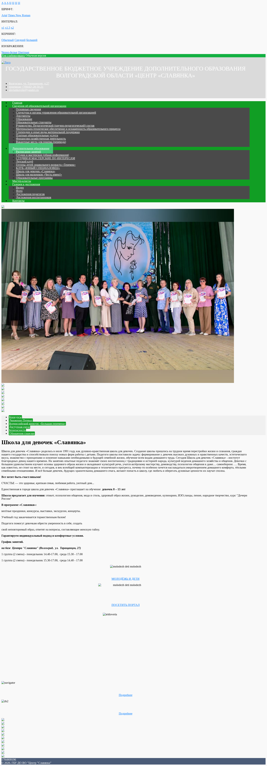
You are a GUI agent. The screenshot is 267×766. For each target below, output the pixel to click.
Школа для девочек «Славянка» (35, 171)
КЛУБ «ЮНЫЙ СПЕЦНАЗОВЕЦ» (38, 168)
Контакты (18, 200)
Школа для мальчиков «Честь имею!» (39, 174)
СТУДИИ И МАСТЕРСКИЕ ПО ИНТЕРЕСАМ (45, 158)
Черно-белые (9, 52)
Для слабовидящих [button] (13, 55)
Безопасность (17, 430)
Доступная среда (19, 426)
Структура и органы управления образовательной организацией (56, 112)
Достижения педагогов (30, 194)
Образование (24, 119)
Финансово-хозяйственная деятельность (41, 138)
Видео (20, 187)
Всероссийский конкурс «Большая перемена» (37, 423)
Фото (19, 190)
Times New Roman (19, 15)
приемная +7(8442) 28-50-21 (26, 86)
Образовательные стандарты (33, 122)
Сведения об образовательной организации (39, 106)
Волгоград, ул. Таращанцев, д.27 (29, 83)
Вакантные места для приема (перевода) (41, 141)
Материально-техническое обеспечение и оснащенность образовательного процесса (68, 128)
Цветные (23, 52)
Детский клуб (24, 161)
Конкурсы (15, 417)
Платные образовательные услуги (37, 135)
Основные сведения (28, 109)
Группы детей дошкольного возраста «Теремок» (46, 164)
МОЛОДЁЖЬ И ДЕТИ (125, 578)
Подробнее (125, 695)
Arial (4, 15)
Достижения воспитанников (33, 197)
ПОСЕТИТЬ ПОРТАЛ (126, 604)
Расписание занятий (28, 151)
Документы (23, 115)
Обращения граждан (22, 433)
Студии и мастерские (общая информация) (42, 154)
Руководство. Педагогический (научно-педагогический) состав (55, 125)
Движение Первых (21, 420)
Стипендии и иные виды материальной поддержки (48, 132)
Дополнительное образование (30, 148)
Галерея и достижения (26, 184)
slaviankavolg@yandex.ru (24, 90)
